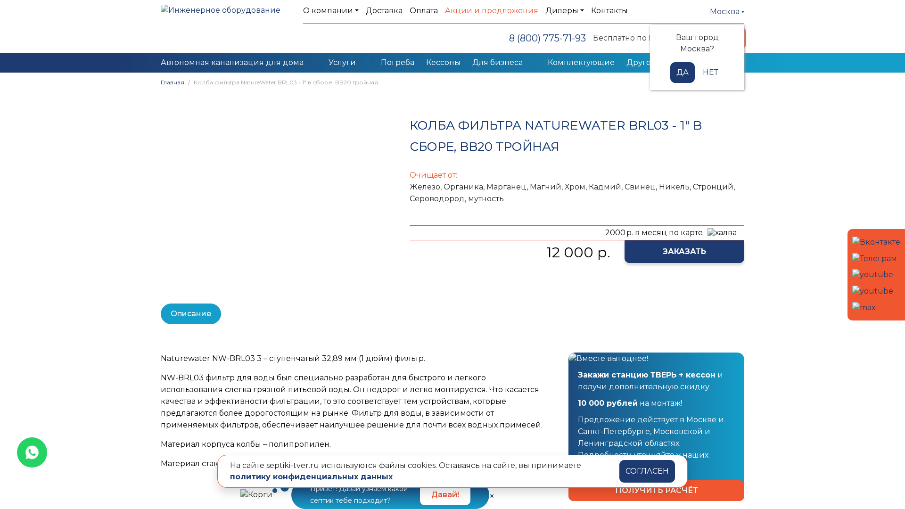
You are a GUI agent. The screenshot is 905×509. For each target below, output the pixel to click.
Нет (710, 72)
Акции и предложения (491, 10)
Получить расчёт (656, 490)
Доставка (384, 10)
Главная (172, 82)
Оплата (424, 10)
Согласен (647, 471)
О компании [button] (328, 10)
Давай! (445, 494)
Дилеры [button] (561, 10)
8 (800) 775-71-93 (547, 38)
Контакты (609, 10)
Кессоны (443, 62)
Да (682, 72)
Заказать (684, 251)
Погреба (397, 62)
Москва (725, 11)
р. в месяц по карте (654, 232)
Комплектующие (581, 62)
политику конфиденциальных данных (311, 476)
